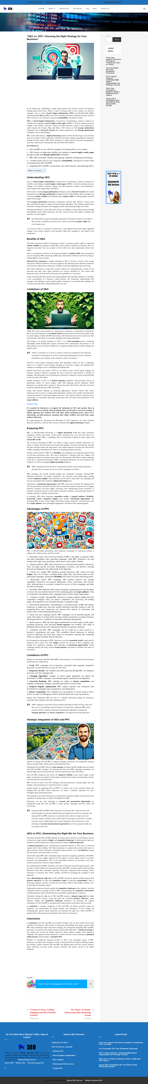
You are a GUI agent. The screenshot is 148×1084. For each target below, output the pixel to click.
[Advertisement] (62, 95)
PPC (91, 113)
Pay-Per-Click (83, 113)
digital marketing (78, 410)
